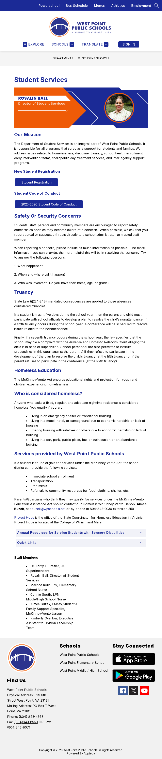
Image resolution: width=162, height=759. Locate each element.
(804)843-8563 (26, 722)
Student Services (95, 58)
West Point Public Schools (79, 655)
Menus (99, 6)
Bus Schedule (77, 6)
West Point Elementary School (82, 663)
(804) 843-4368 (31, 717)
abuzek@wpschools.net (47, 509)
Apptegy (89, 753)
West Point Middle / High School (84, 670)
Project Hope (24, 517)
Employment (141, 6)
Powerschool (49, 6)
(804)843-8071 (18, 727)
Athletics (118, 6)
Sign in (128, 44)
